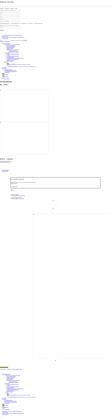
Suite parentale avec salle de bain (11, 402)
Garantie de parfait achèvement (12, 389)
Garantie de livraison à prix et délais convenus (15, 388)
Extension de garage (8, 400)
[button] (15, 186)
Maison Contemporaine (11, 376)
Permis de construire (10, 390)
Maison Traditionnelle (11, 377)
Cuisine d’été (7, 403)
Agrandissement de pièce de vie (10, 401)
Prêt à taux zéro (10, 391)
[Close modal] (0, 4)
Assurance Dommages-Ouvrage (13, 384)
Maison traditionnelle (4, 161)
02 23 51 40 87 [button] (21, 198)
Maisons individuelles (6, 374)
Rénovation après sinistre (13, 382)
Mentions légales (15, 369)
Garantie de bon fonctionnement (13, 386)
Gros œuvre (4, 398)
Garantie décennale (10, 387)
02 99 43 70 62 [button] (22, 195)
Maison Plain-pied (10, 378)
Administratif (7, 383)
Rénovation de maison (13, 381)
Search (25, 40)
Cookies (20, 369)
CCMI (8, 385)
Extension (4, 399)
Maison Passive (10, 379)
